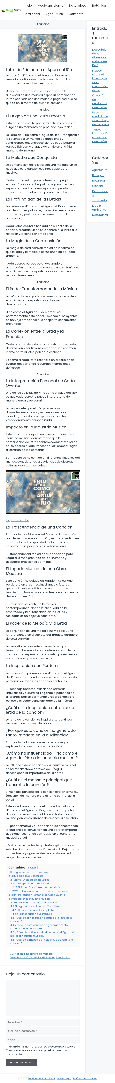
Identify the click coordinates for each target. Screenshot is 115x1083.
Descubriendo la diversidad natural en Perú (100, 57)
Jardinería (32, 14)
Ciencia (97, 186)
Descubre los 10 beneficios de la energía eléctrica (40, 957)
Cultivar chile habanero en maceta (31, 954)
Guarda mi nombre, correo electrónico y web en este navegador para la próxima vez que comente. (43, 1050)
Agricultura (54, 14)
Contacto (76, 14)
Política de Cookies (85, 1078)
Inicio (28, 5)
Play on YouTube (17, 520)
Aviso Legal (64, 1078)
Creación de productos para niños (99, 101)
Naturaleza (77, 5)
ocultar (32, 867)
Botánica (99, 5)
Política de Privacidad (41, 1078)
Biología (98, 175)
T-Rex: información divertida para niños (99, 135)
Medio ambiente (50, 5)
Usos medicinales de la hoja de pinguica (100, 118)
